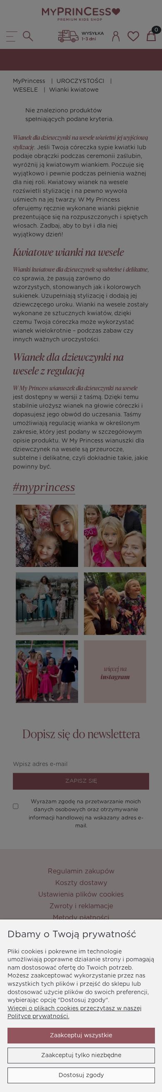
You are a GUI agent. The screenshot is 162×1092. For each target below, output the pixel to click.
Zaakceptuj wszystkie (81, 1035)
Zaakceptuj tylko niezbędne (81, 1055)
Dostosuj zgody (81, 1075)
